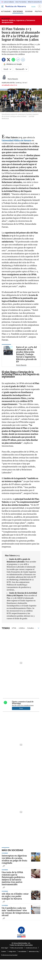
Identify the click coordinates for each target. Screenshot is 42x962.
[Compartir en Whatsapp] (13, 60)
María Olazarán (13, 79)
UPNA (14, 628)
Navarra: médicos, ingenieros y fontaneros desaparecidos (18, 21)
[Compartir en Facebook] (4, 60)
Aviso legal (4, 948)
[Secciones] (2, 6)
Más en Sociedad (12, 850)
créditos (22, 628)
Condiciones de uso (31, 948)
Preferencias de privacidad (9, 955)
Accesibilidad (22, 951)
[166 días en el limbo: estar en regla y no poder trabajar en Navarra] (35, 895)
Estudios (30, 628)
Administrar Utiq (34, 951)
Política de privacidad (16, 948)
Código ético (12, 951)
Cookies (3, 951)
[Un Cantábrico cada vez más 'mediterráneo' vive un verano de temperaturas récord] (35, 909)
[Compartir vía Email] (23, 60)
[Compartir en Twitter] (8, 60)
